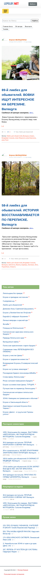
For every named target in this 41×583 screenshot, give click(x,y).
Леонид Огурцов (23, 570)
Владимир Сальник (8, 138)
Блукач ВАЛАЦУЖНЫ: (18, 40)
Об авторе (18, 26)
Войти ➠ (33, 4)
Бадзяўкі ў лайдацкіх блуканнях (15, 316)
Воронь (18, 265)
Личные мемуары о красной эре (15, 320)
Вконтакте (28, 26)
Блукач (32, 136)
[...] (3, 126)
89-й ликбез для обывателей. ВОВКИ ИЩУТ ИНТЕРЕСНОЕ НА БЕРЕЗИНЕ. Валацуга (18, 99)
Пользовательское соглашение (14, 574)
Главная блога (8, 26)
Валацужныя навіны (11, 342)
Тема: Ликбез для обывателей (24, 132)
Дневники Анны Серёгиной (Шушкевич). (18, 309)
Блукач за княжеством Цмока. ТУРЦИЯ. (18, 385)
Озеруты (13, 267)
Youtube (5, 29)
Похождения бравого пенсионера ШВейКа (19, 373)
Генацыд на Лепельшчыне (13, 328)
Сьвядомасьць (9, 301)
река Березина (31, 138)
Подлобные (5, 267)
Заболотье (11, 265)
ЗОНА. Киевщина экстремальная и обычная (20, 398)
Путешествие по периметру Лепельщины (19, 388)
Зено (36, 265)
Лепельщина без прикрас (13, 293)
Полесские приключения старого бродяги (19, 346)
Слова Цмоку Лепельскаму (13, 377)
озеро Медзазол (20, 138)
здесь (31, 113)
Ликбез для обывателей (14, 136)
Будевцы (24, 265)
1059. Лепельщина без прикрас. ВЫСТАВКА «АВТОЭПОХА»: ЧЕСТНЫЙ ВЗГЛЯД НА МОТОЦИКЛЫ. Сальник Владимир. (20, 434)
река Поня (5, 140)
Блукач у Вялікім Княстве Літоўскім (17, 313)
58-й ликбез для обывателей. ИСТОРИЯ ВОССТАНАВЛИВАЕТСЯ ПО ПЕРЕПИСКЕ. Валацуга (20, 215)
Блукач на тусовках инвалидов (15, 369)
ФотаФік (6, 324)
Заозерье (31, 265)
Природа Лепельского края (13, 338)
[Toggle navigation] (5, 11)
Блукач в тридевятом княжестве (15, 359)
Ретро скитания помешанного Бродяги (18, 381)
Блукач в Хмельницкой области (15, 402)
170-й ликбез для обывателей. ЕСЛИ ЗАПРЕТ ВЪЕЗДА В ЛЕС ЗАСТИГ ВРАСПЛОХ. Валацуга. (21, 469)
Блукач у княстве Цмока (12, 355)
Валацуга (26, 136)
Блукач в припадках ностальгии (15, 297)
